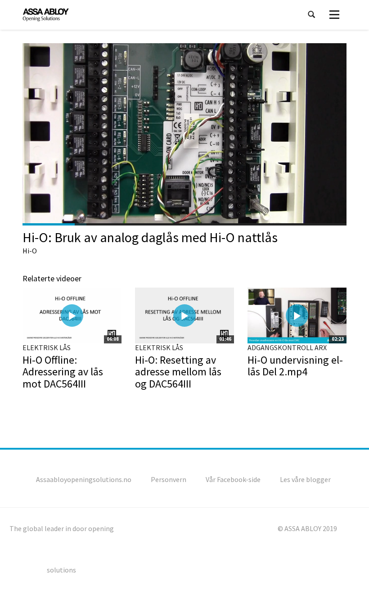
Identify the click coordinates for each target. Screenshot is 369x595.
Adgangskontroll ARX (287, 347)
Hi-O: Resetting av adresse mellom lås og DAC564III (178, 372)
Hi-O (29, 250)
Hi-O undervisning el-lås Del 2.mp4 (295, 366)
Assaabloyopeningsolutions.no (83, 479)
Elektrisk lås (46, 347)
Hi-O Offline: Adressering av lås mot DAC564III (62, 372)
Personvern (168, 479)
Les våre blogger (305, 479)
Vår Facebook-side (233, 479)
